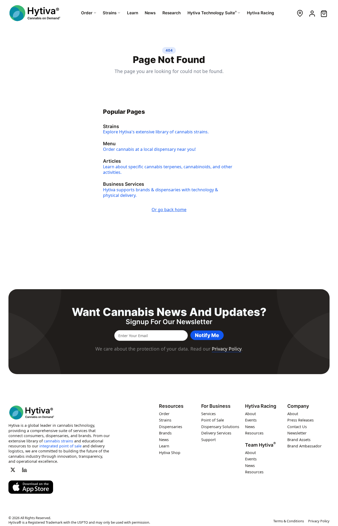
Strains (165, 420)
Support (208, 439)
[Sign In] (312, 13)
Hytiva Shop (169, 452)
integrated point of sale (60, 445)
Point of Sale (212, 420)
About (250, 413)
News (164, 439)
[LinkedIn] (24, 469)
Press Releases (300, 420)
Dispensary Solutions (220, 426)
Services (208, 413)
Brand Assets (299, 439)
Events (251, 420)
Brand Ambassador (304, 445)
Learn (164, 445)
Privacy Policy (226, 349)
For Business (216, 406)
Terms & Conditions (288, 521)
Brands (165, 433)
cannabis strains (58, 440)
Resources (171, 406)
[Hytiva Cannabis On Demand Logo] (34, 13)
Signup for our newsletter (169, 321)
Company (298, 406)
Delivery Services (216, 433)
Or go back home (169, 209)
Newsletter (297, 433)
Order (164, 413)
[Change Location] (300, 13)
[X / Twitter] (12, 469)
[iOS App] (30, 487)
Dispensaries (170, 426)
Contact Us (297, 426)
